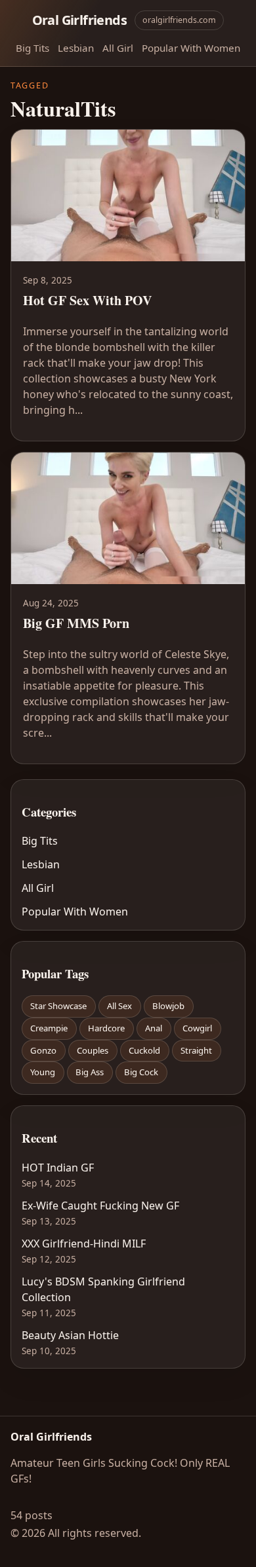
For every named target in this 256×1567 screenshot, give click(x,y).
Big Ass (89, 1072)
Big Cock (141, 1072)
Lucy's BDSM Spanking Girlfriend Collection (103, 1289)
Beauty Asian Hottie (70, 1335)
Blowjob (168, 1006)
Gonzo (43, 1050)
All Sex (119, 1006)
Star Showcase (58, 1006)
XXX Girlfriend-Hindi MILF (84, 1243)
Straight (196, 1050)
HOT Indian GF (58, 1167)
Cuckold (144, 1050)
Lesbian (76, 47)
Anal (153, 1028)
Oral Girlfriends (79, 20)
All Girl (117, 47)
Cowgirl (197, 1028)
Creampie (49, 1028)
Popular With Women (191, 47)
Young (42, 1072)
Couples (92, 1050)
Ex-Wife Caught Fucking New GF (100, 1205)
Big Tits (32, 47)
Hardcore (106, 1028)
